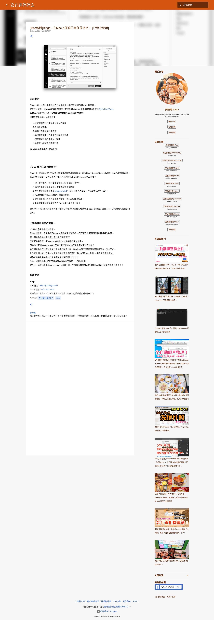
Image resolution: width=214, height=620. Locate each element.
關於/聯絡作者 (93, 601)
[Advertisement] (147, 107)
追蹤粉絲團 (106, 601)
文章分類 (117, 601)
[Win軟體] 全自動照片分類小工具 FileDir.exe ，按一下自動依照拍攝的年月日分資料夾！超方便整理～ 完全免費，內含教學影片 (172, 363)
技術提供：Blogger (108, 611)
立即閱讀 (47, 31)
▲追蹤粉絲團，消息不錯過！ (166, 597)
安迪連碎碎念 (22, 5)
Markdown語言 (61, 191)
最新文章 (81, 601)
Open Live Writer (106, 109)
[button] (31, 36)
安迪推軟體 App (46, 298)
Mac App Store (47, 290)
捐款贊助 (127, 601)
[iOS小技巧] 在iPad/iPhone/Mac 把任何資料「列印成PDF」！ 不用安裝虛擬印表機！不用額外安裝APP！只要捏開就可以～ (171, 462)
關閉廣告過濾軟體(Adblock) (116, 607)
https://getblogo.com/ (49, 286)
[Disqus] (80, 356)
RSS (135, 601)
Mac (58, 298)
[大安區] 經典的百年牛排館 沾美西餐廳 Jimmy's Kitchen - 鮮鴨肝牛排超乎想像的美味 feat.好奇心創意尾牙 (171, 497)
